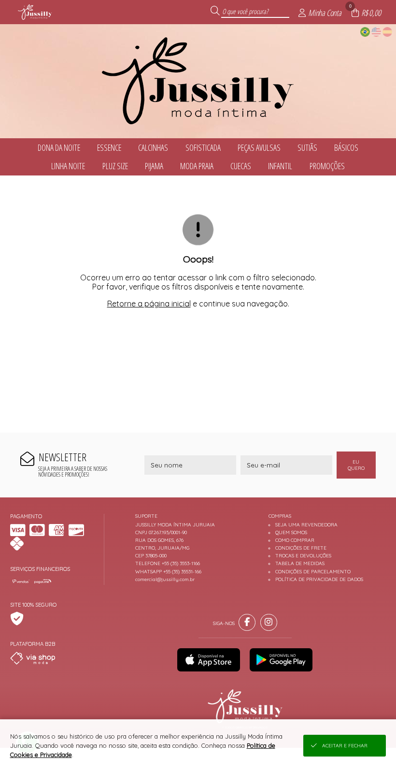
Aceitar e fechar (345, 746)
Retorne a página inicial (149, 303)
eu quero (356, 465)
